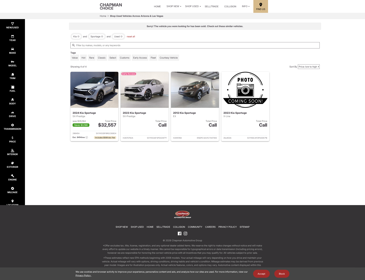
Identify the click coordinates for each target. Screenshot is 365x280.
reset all (131, 36)
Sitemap (245, 226)
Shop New (173, 6)
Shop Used (192, 6)
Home (157, 6)
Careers (210, 226)
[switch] (74, 58)
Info (244, 6)
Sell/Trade (212, 6)
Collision (230, 6)
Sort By (293, 66)
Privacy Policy (227, 226)
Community (195, 226)
